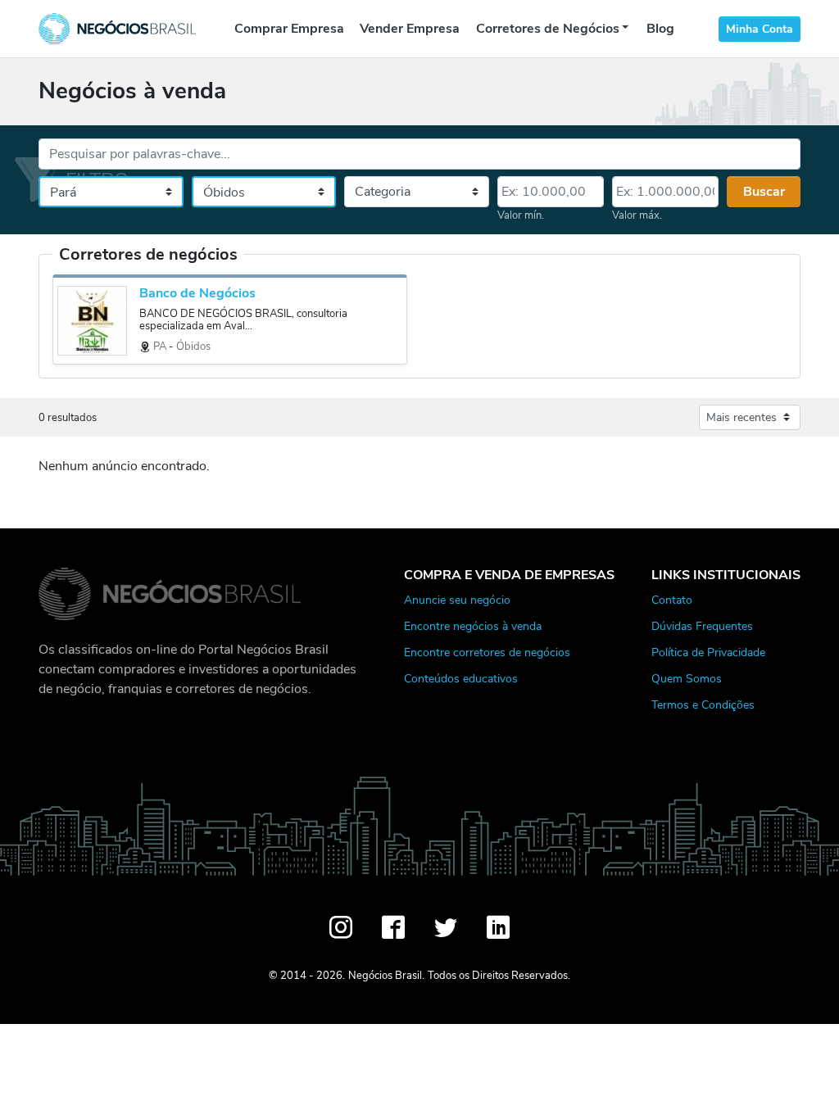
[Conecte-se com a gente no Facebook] (393, 927)
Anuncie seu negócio (457, 599)
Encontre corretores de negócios (487, 652)
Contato (671, 599)
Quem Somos (686, 678)
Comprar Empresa (289, 28)
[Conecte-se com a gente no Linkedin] (498, 927)
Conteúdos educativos (461, 678)
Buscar (764, 192)
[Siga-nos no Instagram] (340, 927)
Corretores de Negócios (547, 28)
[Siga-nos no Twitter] (445, 927)
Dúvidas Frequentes (702, 626)
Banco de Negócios (197, 293)
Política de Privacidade (708, 652)
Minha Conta (759, 29)
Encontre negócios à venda (473, 626)
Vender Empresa (410, 28)
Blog (660, 28)
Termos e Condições (703, 704)
